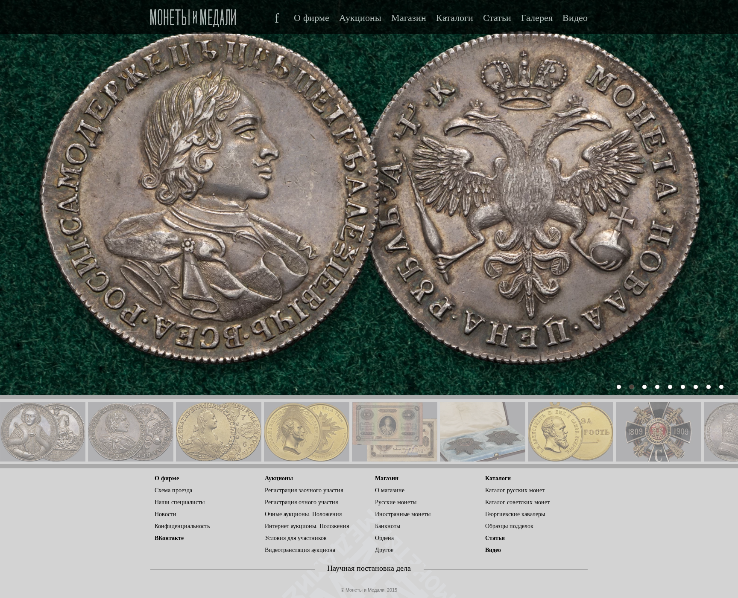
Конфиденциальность (182, 526)
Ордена (384, 538)
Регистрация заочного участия (304, 490)
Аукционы (360, 18)
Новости (165, 514)
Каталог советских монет (517, 502)
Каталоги (454, 18)
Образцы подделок (509, 526)
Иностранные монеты (402, 514)
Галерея (537, 18)
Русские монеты (395, 502)
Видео (575, 18)
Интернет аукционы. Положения (307, 526)
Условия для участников (296, 538)
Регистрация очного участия (301, 502)
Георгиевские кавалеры (515, 514)
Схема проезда (173, 490)
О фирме (311, 18)
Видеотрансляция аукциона (300, 550)
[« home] (193, 15)
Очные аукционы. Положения (303, 514)
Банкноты (387, 526)
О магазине (389, 490)
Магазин (408, 18)
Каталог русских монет (515, 490)
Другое (384, 550)
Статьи (497, 18)
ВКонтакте (169, 538)
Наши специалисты (180, 502)
